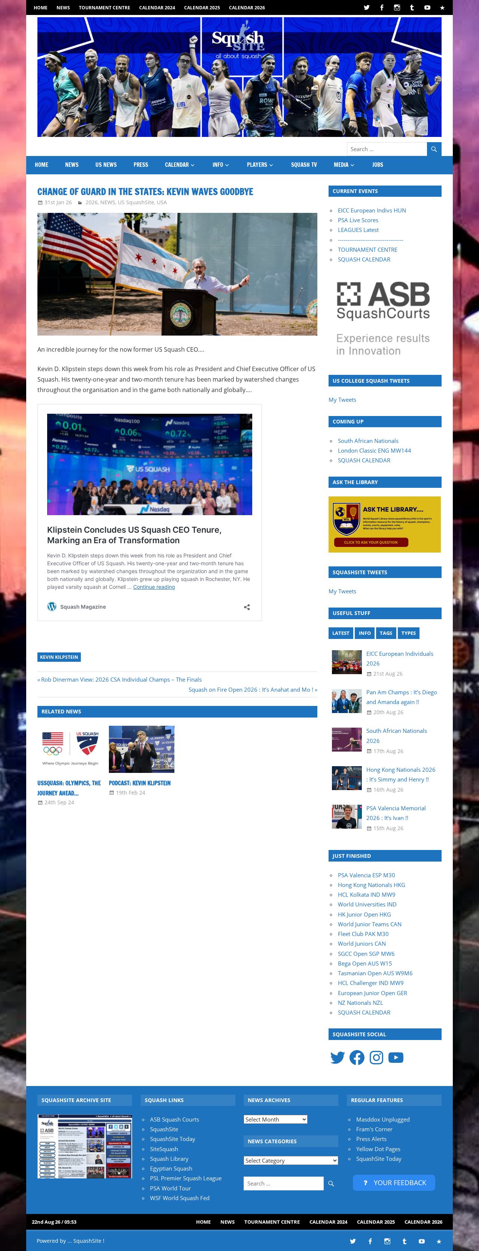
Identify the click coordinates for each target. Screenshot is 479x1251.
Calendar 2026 (247, 7)
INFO (218, 165)
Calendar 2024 (157, 7)
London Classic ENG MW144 (374, 450)
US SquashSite (136, 202)
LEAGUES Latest (358, 229)
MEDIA (341, 165)
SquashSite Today (172, 1139)
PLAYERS (257, 165)
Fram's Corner (374, 1129)
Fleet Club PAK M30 (363, 934)
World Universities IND (367, 904)
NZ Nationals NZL (360, 1002)
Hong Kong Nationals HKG (371, 884)
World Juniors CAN (362, 943)
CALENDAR (177, 165)
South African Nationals (368, 440)
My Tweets (342, 399)
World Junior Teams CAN (370, 924)
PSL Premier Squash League (186, 1178)
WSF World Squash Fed (180, 1198)
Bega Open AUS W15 (365, 963)
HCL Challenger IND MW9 (371, 983)
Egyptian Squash (171, 1168)
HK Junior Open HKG (364, 914)
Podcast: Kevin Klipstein (140, 783)
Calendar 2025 (202, 7)
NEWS (63, 7)
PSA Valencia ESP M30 (366, 875)
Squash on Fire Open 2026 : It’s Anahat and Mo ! (251, 689)
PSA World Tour (170, 1188)
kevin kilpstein (59, 657)
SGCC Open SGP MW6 (366, 953)
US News (106, 165)
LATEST (341, 633)
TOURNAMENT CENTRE (367, 249)
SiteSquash (164, 1149)
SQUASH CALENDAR (364, 259)
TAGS (386, 633)
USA (162, 202)
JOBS (377, 165)
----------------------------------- (370, 240)
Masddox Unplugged (383, 1119)
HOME (41, 7)
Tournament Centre (104, 7)
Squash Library (169, 1158)
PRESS (141, 165)
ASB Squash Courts (174, 1119)
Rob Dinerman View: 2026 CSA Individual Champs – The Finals (121, 679)
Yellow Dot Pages (378, 1149)
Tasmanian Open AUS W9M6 (375, 973)
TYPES (409, 633)
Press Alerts (371, 1139)
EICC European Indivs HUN (372, 210)
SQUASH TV (304, 165)
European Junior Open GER (372, 993)
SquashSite (164, 1129)
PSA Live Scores (358, 220)
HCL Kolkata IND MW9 (367, 894)
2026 (92, 202)
